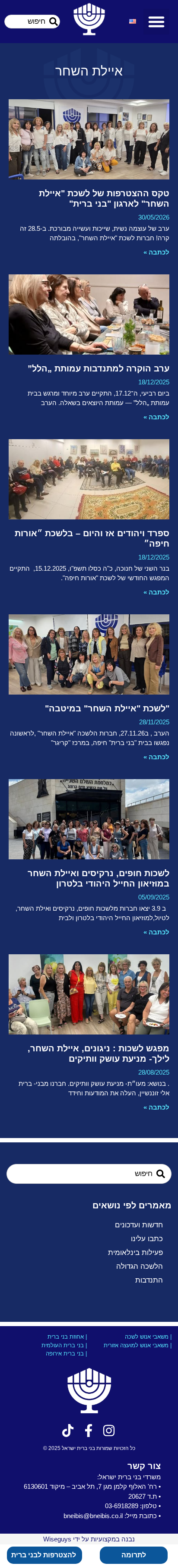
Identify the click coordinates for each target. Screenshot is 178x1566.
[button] (156, 22)
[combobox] (32, 21)
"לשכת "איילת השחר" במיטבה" (107, 708)
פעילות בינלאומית (135, 1252)
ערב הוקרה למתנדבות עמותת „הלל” (98, 368)
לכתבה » (156, 252)
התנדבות (149, 1280)
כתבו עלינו (147, 1239)
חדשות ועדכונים (139, 1225)
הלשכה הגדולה (139, 1266)
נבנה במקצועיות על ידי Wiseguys (89, 1539)
